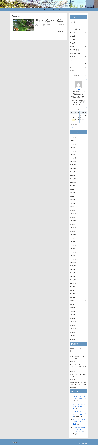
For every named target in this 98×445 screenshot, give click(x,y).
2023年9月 (78, 207)
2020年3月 (78, 339)
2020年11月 (78, 314)
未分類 (78, 60)
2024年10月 (78, 175)
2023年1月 (78, 234)
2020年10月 (78, 318)
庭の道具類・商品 (78, 53)
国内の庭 (78, 36)
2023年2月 (78, 231)
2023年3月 (78, 227)
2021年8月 (78, 283)
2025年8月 (78, 151)
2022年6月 (78, 255)
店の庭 (78, 46)
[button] (85, 75)
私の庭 (78, 64)
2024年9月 (78, 179)
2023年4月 (78, 224)
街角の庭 (78, 67)
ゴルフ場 (78, 22)
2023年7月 (78, 213)
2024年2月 (78, 196)
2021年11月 (78, 273)
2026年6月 (78, 137)
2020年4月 (78, 335)
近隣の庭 (78, 71)
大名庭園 (78, 39)
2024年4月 (78, 193)
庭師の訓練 (78, 57)
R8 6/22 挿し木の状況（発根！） (77, 350)
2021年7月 (78, 287)
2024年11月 (78, 172)
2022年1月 (78, 266)
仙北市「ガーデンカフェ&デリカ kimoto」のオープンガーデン (78, 366)
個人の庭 (78, 32)
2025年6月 (78, 154)
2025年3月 (78, 165)
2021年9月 (78, 280)
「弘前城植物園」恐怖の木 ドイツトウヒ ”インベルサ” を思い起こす (79, 430)
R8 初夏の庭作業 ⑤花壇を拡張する (78, 375)
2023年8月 (78, 210)
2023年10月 (78, 203)
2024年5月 (78, 189)
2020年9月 (78, 321)
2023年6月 (78, 217)
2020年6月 (78, 332)
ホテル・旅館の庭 (78, 29)
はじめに (78, 25)
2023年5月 (78, 220)
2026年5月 (78, 140)
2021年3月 (78, 301)
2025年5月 (78, 158)
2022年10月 (78, 241)
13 (73, 120)
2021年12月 (78, 269)
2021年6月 (78, 290)
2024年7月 (78, 182)
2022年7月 (78, 252)
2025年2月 (78, 168)
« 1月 (71, 128)
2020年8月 (78, 325)
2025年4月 (78, 161)
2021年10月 (78, 276)
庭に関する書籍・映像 (78, 50)
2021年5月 (78, 294)
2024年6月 (78, 186)
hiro (78, 89)
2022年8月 (78, 248)
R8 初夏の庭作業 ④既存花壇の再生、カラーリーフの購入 (78, 383)
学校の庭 (78, 43)
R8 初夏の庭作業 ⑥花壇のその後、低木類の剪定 (78, 357)
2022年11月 (78, 238)
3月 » (75, 128)
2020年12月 (78, 311)
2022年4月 (78, 262)
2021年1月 (78, 308)
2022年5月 (78, 259)
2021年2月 (78, 304)
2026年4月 (78, 144)
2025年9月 (78, 147)
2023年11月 (78, 200)
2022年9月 (78, 245)
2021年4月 (78, 297)
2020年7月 (78, 328)
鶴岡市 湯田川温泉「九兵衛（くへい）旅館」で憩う (79, 406)
